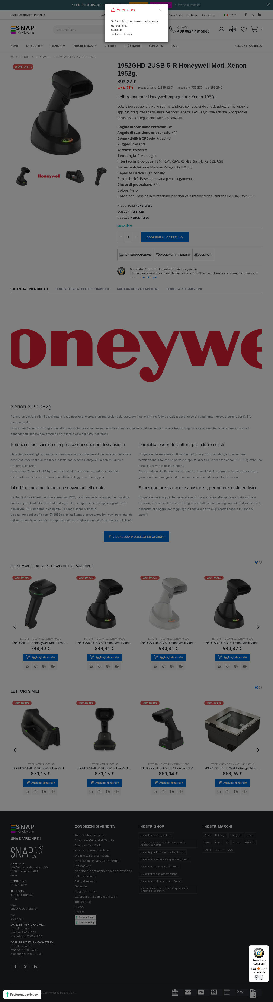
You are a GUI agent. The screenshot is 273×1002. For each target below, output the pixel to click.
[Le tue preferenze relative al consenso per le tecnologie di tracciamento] (22, 994)
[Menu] (266, 948)
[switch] (259, 977)
